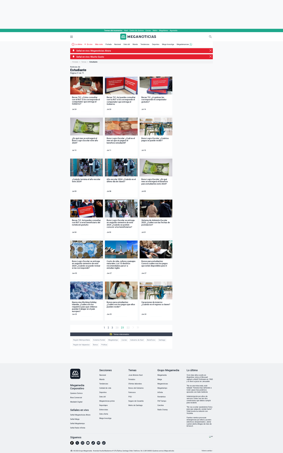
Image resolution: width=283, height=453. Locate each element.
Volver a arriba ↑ (207, 451)
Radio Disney (162, 410)
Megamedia (162, 375)
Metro (155, 30)
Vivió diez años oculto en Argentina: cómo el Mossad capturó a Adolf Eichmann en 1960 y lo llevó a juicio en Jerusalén (200, 378)
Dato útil (126, 44)
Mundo (135, 44)
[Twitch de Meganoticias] (104, 444)
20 (117, 327)
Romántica (161, 397)
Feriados (131, 379)
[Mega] (71, 450)
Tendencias (145, 44)
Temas (83, 62)
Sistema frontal (99, 340)
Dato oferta (103, 414)
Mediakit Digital (76, 402)
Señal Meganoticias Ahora (80, 415)
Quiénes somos (158, 451)
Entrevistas (103, 410)
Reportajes (103, 405)
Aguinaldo (173, 30)
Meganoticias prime (107, 401)
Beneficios (151, 340)
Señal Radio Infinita (77, 428)
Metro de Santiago (135, 405)
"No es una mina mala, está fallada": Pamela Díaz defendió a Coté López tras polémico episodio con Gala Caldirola (199, 389)
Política (104, 345)
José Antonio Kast (135, 375)
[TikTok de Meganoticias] (93, 444)
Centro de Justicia (137, 30)
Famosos (132, 392)
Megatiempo (113, 340)
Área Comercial (76, 398)
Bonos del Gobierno (136, 388)
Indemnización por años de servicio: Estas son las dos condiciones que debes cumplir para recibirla (199, 399)
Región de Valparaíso (81, 345)
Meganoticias (162, 384)
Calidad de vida (105, 388)
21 (122, 327)
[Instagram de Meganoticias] (82, 444)
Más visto (99, 44)
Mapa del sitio (169, 451)
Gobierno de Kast (137, 340)
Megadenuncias (183, 44)
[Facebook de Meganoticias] (72, 444)
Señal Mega (74, 419)
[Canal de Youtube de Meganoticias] (88, 444)
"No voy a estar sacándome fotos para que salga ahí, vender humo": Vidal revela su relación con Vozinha (199, 410)
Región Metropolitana (81, 340)
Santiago (162, 340)
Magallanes (163, 30)
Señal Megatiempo (77, 423)
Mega (159, 379)
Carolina (160, 405)
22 (128, 327)
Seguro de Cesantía (135, 401)
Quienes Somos (76, 393)
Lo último (78, 44)
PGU (130, 397)
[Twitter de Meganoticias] (77, 444)
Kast (126, 30)
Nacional (117, 44)
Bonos (95, 345)
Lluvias (148, 30)
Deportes (155, 44)
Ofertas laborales (135, 384)
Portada (108, 44)
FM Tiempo (161, 401)
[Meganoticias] (140, 37)
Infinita (160, 392)
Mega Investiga (168, 44)
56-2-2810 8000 (146, 451)
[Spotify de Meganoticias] (98, 444)
